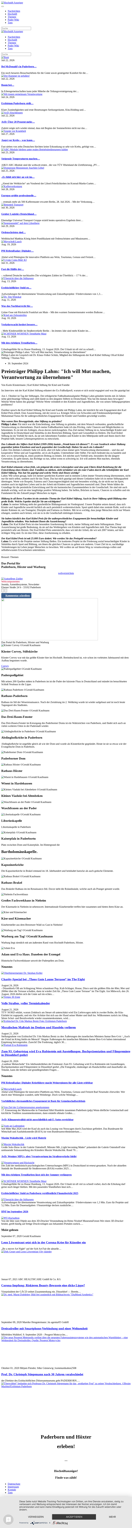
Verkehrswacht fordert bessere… (19, 324)
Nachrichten (14, 11)
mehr (112, 1516)
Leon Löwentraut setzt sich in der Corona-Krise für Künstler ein (43, 1242)
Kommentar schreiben (17, 595)
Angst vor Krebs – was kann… (18, 140)
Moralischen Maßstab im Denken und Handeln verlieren (38, 1027)
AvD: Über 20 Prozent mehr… (18, 121)
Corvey (5, 666)
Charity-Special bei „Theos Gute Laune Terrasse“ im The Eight (43, 979)
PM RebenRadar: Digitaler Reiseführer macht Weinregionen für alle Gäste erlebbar (47, 1082)
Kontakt (12, 1489)
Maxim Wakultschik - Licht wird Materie (23, 1138)
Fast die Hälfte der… (12, 269)
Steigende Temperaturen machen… (20, 158)
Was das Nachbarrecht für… (17, 306)
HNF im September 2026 (14, 1211)
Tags (10, 22)
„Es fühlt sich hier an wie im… (18, 177)
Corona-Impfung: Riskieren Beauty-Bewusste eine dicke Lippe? (43, 1285)
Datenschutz (14, 1483)
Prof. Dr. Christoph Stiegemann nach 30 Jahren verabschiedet (42, 1374)
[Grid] (2, 590)
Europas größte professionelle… (18, 195)
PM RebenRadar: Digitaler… (17, 250)
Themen (12, 16)
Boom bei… (7, 85)
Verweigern (36, 1516)
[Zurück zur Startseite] (12, 2)
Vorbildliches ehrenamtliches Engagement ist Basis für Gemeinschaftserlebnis (43, 1101)
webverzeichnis (66, 573)
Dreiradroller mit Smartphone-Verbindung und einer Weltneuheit (44, 1328)
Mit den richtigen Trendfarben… (19, 342)
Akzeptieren (74, 1516)
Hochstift (12, 14)
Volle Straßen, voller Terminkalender (25, 1003)
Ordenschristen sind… (13, 232)
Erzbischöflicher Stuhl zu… (16, 287)
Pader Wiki (13, 19)
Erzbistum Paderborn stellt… (17, 103)
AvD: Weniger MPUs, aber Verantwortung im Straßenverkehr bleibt (38, 1156)
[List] (6, 590)
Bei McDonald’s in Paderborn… (19, 66)
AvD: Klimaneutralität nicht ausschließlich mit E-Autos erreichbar (37, 1119)
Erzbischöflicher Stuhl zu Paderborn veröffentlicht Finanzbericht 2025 (39, 1193)
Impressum (13, 1486)
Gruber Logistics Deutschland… (19, 214)
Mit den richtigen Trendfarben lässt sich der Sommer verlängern (36, 1174)
